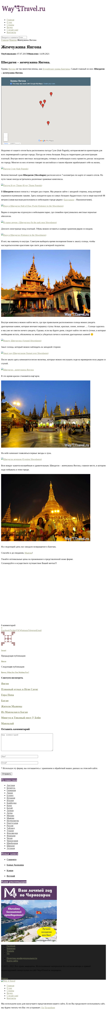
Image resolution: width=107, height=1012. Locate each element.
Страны (10, 25)
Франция (11, 835)
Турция (10, 830)
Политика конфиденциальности (22, 958)
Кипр (9, 805)
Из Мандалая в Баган (14, 712)
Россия (10, 825)
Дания (10, 793)
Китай (10, 808)
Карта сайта (12, 961)
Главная (10, 20)
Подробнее (50, 1007)
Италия (10, 800)
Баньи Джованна (15, 865)
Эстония (11, 848)
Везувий (11, 876)
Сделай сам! (12, 30)
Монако (10, 815)
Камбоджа (11, 803)
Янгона (11, 69)
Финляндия (12, 833)
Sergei (3, 650)
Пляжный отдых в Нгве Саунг (19, 689)
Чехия (9, 838)
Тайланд (11, 828)
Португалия (12, 823)
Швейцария (12, 843)
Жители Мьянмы (11, 706)
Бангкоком (69, 199)
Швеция (10, 846)
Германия (11, 790)
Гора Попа (7, 694)
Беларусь (11, 788)
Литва (10, 813)
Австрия (11, 785)
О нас (9, 22)
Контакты (11, 32)
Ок (42, 1007)
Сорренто (11, 859)
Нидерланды (13, 820)
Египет (10, 795)
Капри (10, 870)
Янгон (5, 683)
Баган (4, 700)
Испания (11, 798)
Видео (10, 27)
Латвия (10, 810)
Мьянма (13, 40)
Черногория (12, 841)
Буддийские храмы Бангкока (56, 69)
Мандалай (7, 723)
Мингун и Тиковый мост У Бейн (21, 717)
